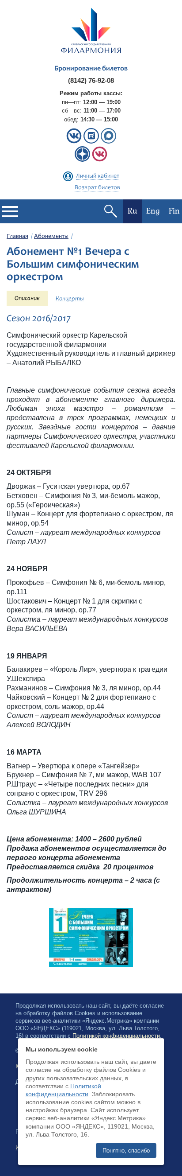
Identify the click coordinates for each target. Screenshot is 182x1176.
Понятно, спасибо (126, 1150)
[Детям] (99, 159)
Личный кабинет (97, 176)
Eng (153, 211)
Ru (132, 211)
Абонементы (51, 237)
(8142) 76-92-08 (91, 80)
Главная (17, 237)
